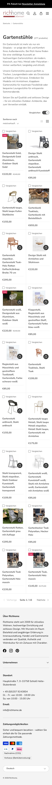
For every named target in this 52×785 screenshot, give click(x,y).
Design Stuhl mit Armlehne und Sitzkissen (37, 259)
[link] (10, 600)
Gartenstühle (18, 23)
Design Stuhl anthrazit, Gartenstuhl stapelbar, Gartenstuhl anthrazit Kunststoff (39, 162)
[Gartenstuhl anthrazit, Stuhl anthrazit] (13, 407)
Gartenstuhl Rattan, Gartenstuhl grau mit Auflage (12, 531)
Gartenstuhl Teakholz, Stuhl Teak (36, 368)
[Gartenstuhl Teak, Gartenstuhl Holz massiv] (39, 560)
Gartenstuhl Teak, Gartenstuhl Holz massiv (37, 575)
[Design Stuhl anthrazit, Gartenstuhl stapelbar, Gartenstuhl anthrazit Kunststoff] (39, 141)
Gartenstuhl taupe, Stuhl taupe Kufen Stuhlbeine (12, 211)
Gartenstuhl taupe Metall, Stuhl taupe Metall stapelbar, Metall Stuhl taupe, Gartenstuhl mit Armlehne (38, 427)
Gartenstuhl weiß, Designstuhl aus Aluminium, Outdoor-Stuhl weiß (12, 316)
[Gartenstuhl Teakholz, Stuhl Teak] (39, 352)
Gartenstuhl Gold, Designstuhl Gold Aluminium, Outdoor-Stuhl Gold (11, 160)
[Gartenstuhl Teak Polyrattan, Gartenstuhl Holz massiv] (13, 560)
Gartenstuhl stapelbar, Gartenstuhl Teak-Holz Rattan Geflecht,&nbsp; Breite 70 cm (12, 264)
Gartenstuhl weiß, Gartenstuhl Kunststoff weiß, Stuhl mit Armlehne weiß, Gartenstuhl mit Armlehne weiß (38, 482)
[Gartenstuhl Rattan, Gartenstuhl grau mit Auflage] (13, 516)
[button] (41, 13)
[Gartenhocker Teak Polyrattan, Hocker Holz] (39, 516)
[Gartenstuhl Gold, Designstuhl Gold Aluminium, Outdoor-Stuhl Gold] (13, 141)
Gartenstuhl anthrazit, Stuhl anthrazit (10, 422)
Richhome (13, 778)
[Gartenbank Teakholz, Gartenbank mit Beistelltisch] (39, 196)
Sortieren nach (10, 119)
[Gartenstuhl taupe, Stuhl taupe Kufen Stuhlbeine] (13, 196)
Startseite (6, 23)
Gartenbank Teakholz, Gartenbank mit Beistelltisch (36, 213)
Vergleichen (34, 112)
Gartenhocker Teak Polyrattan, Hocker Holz (38, 531)
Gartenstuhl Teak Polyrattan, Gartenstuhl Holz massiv (11, 577)
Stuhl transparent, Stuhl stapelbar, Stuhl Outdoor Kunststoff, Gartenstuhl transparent (12, 482)
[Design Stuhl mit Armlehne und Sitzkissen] (39, 243)
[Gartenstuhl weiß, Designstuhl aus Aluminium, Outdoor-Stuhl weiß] (13, 298)
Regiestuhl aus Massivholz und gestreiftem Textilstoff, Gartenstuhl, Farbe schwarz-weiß (12, 373)
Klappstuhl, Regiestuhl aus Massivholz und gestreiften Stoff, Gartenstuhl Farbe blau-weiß (38, 318)
